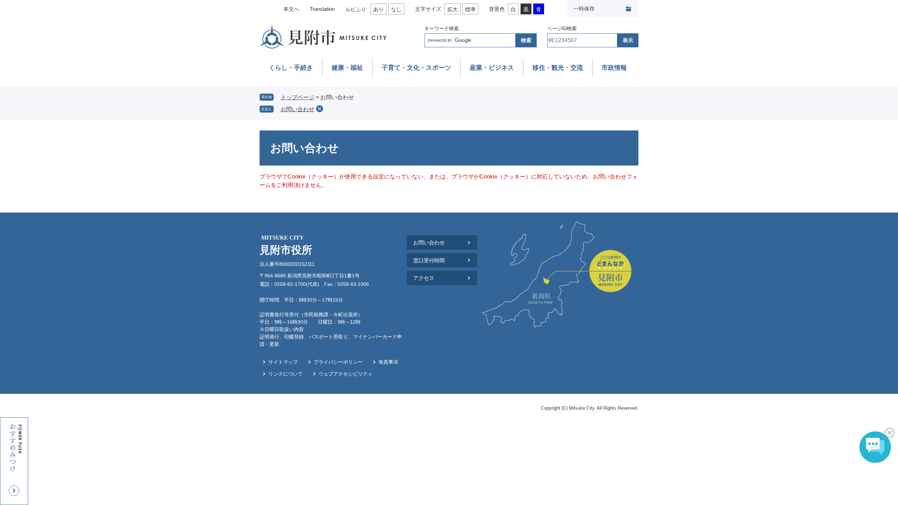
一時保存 (584, 9)
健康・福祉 (347, 67)
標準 (470, 9)
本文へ (291, 9)
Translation (322, 9)
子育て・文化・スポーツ (416, 67)
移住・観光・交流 (557, 67)
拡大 (452, 9)
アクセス (423, 278)
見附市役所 (286, 245)
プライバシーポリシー (338, 362)
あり (378, 9)
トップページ (297, 97)
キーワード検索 (441, 28)
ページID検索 (562, 28)
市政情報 (614, 67)
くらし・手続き (291, 67)
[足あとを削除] (319, 108)
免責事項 (388, 362)
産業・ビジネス (492, 67)
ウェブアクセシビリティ (346, 374)
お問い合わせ (297, 109)
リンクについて (285, 374)
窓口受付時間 (429, 260)
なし (396, 9)
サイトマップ (283, 362)
